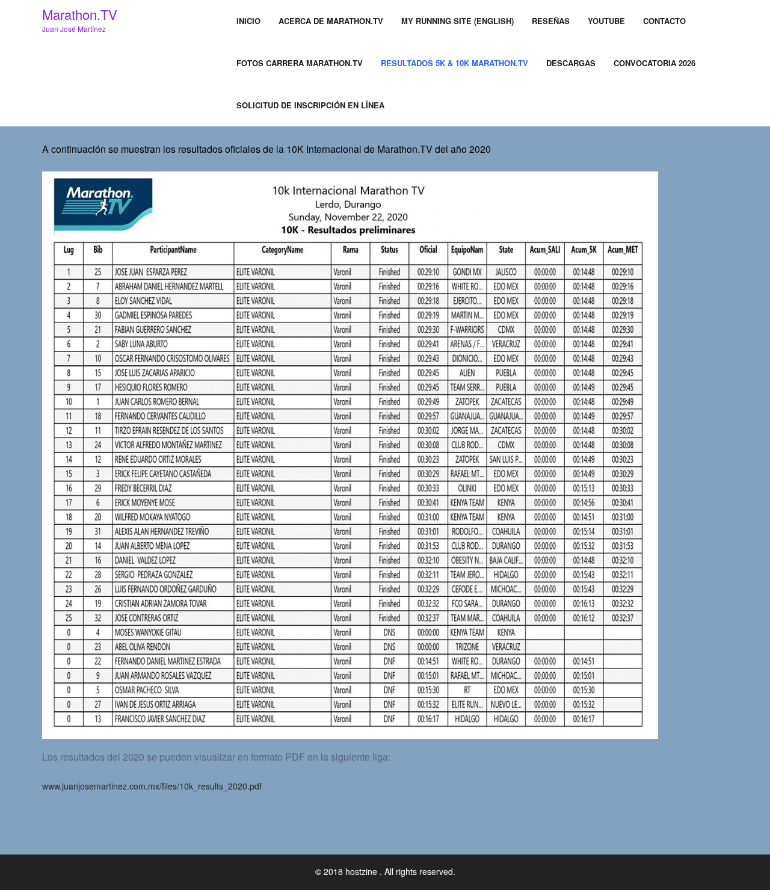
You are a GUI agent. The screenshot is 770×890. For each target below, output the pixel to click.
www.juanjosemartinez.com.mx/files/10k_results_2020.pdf (152, 786)
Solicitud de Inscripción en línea (310, 105)
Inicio (248, 20)
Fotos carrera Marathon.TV (299, 63)
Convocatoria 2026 (654, 63)
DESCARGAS (571, 63)
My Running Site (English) (457, 20)
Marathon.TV (79, 14)
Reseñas (551, 20)
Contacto (664, 20)
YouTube (606, 20)
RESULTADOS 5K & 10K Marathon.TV (454, 63)
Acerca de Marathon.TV (331, 20)
